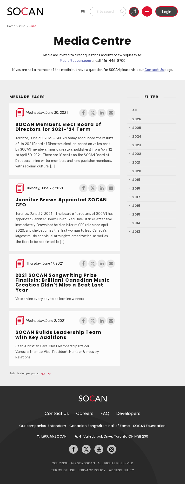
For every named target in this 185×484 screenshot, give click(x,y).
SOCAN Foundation (149, 425)
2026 (136, 119)
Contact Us (154, 70)
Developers (128, 413)
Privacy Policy (92, 470)
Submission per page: (24, 373)
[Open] (147, 11)
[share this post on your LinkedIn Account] (102, 113)
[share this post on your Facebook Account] (83, 113)
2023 (136, 145)
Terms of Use (63, 470)
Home (11, 26)
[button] (45, 373)
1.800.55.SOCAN (51, 436)
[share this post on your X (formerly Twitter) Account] (92, 113)
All (134, 110)
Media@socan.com (75, 61)
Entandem (57, 425)
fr (83, 11)
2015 (136, 214)
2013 (136, 231)
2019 (136, 179)
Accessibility (121, 470)
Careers (84, 413)
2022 (136, 153)
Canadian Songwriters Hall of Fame (99, 425)
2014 (136, 223)
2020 (136, 171)
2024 (136, 136)
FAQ (105, 413)
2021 (22, 26)
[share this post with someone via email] (111, 113)
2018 (136, 188)
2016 (136, 205)
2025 (136, 127)
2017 (136, 197)
